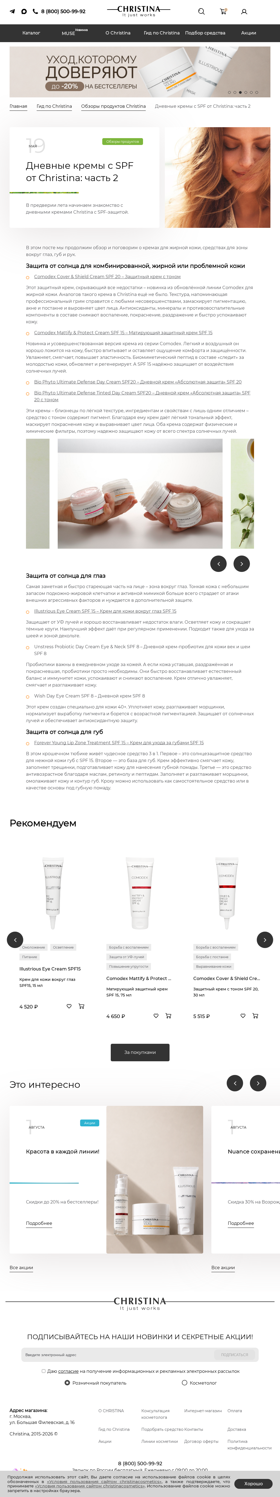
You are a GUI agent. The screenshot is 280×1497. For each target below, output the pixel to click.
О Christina (118, 33)
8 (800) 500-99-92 (140, 1464)
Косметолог (203, 1383)
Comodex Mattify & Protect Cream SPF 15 (140, 978)
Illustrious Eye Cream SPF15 (50, 969)
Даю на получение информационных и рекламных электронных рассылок (143, 1371)
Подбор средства (205, 33)
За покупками (140, 1052)
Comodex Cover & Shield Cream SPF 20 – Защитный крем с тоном (107, 276)
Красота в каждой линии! (62, 1151)
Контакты (193, 1429)
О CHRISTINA (111, 1410)
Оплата (235, 1410)
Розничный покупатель (99, 1383)
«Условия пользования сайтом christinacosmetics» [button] (104, 1481)
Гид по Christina (162, 33)
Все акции (21, 1267)
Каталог (31, 33)
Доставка (237, 1429)
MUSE (75, 33)
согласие (68, 1371)
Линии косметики (159, 1441)
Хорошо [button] (253, 1483)
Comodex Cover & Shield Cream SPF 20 (227, 978)
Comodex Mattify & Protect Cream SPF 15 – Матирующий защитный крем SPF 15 (123, 332)
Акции (248, 33)
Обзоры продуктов (122, 141)
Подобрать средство (162, 1429)
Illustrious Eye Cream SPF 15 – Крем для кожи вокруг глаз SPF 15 (105, 611)
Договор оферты (201, 1441)
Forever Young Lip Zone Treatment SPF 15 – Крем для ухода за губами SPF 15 (119, 742)
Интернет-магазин (203, 1410)
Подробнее (39, 1223)
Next (242, 564)
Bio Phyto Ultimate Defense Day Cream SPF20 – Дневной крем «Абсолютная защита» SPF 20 (138, 382)
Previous (218, 564)
